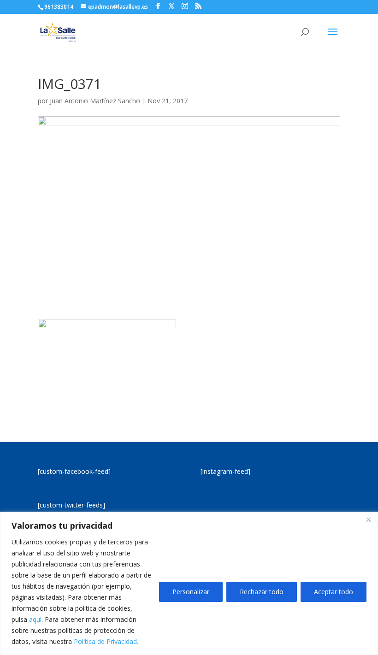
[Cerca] (368, 519)
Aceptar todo (333, 591)
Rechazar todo (262, 591)
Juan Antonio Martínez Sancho (95, 100)
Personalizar (190, 591)
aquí (35, 619)
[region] (189, 583)
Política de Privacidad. (106, 641)
